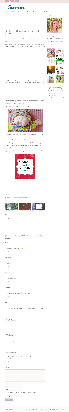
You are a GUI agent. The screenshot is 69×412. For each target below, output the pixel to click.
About (40, 11)
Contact (52, 11)
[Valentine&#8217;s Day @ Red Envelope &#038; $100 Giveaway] (25, 206)
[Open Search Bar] (62, 12)
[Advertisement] (45, 6)
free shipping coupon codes (24, 147)
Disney (34, 11)
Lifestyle (26, 11)
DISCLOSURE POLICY (60, 409)
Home (7, 11)
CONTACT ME (46, 409)
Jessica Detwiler (8, 350)
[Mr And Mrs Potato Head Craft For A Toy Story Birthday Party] (51, 53)
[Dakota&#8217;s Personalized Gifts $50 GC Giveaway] (38, 206)
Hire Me (46, 11)
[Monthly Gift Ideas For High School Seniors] (60, 53)
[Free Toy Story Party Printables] (60, 61)
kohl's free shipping (19, 215)
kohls (24, 215)
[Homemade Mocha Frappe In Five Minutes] (51, 79)
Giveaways (8, 214)
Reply (8, 251)
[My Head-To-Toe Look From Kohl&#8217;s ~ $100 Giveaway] (11, 206)
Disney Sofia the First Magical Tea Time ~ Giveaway (15, 218)
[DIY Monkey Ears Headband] (60, 70)
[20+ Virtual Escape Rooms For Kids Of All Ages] (51, 70)
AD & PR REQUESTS (39, 409)
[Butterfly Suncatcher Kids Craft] (60, 79)
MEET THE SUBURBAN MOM (31, 409)
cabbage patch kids (9, 215)
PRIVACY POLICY (53, 409)
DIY (13, 11)
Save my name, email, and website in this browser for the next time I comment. (21, 392)
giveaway (14, 215)
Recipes (19, 11)
